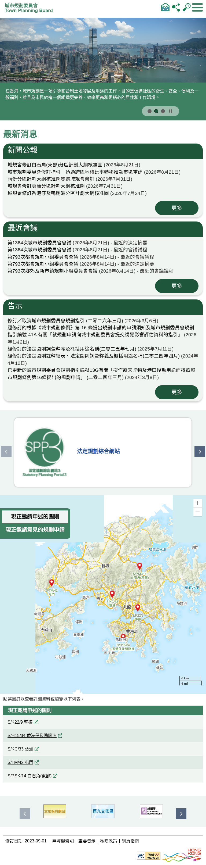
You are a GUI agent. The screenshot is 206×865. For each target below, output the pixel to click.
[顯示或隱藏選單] (197, 7)
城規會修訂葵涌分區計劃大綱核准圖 (46, 186)
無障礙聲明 (63, 841)
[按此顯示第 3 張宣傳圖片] (163, 111)
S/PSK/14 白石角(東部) (30, 776)
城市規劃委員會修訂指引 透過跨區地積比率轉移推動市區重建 (75, 172)
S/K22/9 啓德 (20, 722)
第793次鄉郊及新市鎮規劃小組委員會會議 (53, 271)
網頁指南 (130, 841)
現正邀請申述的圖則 (35, 517)
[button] (197, 503)
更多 (176, 208)
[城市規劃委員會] (30, 10)
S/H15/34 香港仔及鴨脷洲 (32, 735)
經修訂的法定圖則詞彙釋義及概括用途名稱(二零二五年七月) (72, 349)
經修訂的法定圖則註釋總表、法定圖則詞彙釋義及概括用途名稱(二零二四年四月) (94, 356)
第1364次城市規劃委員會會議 (39, 242)
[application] (103, 594)
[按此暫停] (170, 111)
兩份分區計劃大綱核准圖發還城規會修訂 (51, 179)
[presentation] (6, 451)
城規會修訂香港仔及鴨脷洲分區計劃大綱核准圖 (58, 193)
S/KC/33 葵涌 (20, 749)
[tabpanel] (103, 188)
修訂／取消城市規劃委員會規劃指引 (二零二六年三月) (65, 320)
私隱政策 (108, 841)
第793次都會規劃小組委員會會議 (43, 257)
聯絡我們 (165, 7)
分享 (176, 7)
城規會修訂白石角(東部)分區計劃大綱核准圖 (55, 164)
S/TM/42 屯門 (20, 762)
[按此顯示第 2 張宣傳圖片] (156, 111)
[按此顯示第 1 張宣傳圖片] (150, 111)
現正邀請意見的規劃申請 (35, 530)
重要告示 (86, 841)
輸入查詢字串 (186, 7)
